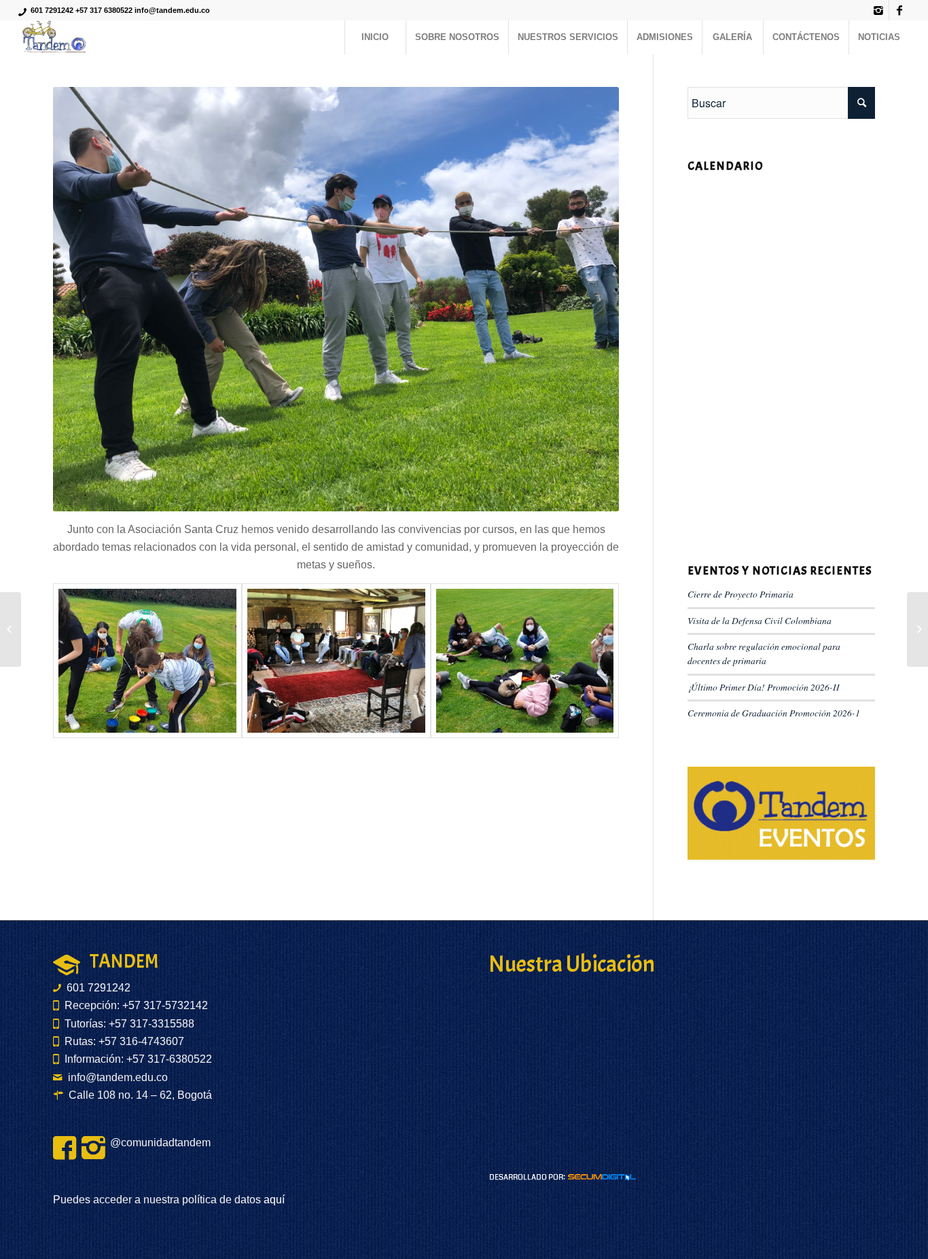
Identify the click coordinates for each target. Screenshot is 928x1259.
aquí (273, 1199)
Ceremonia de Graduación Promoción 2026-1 (774, 712)
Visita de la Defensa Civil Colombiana (760, 620)
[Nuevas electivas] (917, 629)
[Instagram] (879, 10)
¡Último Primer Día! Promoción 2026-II (764, 686)
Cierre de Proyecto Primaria (740, 593)
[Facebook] (899, 10)
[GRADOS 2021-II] (10, 629)
